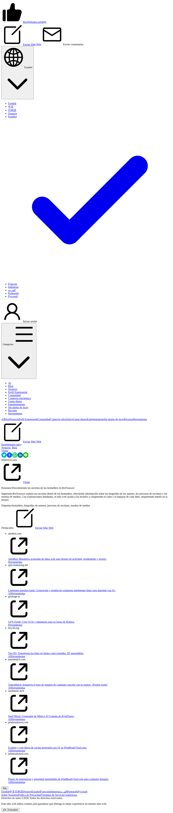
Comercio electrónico (19, 398)
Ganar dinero (15, 401)
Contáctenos (70, 795)
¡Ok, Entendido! (10, 810)
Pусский (82, 791)
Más (5, 788)
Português (72, 791)
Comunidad (14, 395)
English (5, 791)
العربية (63, 791)
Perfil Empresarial (17, 392)
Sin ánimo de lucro (18, 407)
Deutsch (27, 791)
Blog (10, 386)
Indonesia (54, 791)
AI (9, 383)
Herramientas (15, 413)
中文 (12, 791)
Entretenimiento (16, 404)
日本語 (19, 791)
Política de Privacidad (29, 795)
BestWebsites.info (10, 444)
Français (44, 791)
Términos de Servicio (52, 795)
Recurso (12, 410)
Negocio (12, 389)
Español (36, 791)
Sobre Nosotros (9, 795)
